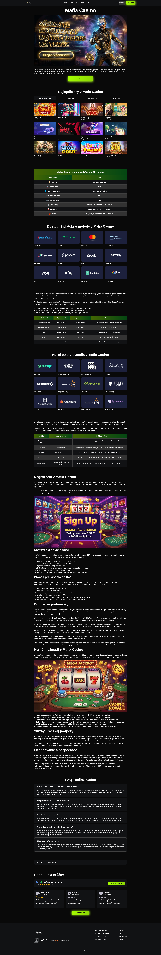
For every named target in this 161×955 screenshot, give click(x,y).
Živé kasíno (67, 98)
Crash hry (91, 98)
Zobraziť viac (80, 912)
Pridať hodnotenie (116, 883)
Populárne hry (43, 98)
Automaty (114, 98)
